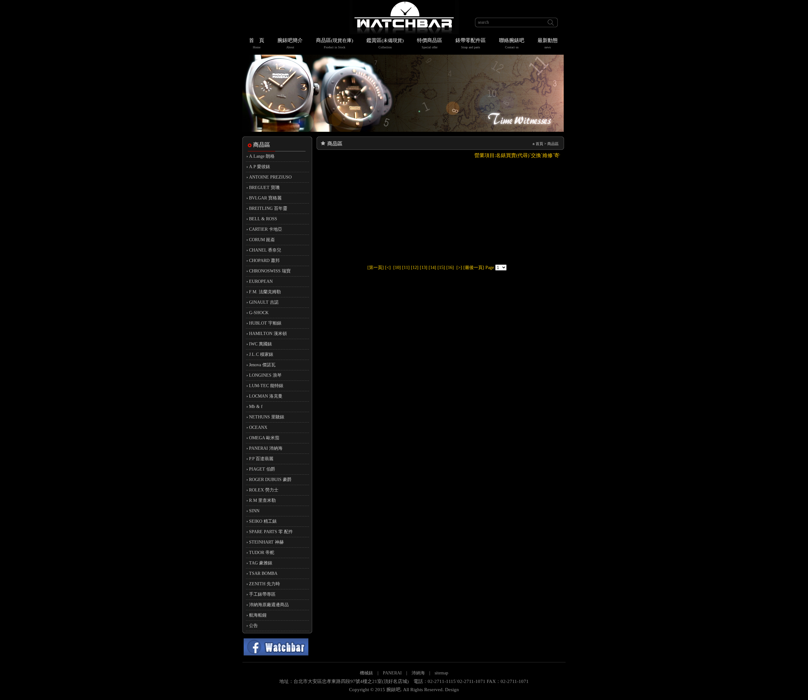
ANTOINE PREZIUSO (270, 177)
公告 (253, 625)
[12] (415, 267)
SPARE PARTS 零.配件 (271, 531)
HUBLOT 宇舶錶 (265, 323)
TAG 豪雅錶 (260, 563)
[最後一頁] (473, 267)
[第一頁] (375, 267)
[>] (459, 267)
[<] (388, 267)
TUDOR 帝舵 (261, 552)
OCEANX (258, 427)
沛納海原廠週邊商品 (269, 604)
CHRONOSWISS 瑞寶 (270, 271)
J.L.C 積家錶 (261, 354)
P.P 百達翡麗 (261, 458)
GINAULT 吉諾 (264, 302)
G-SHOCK (259, 312)
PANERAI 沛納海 (265, 448)
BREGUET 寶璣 (264, 187)
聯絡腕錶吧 (511, 43)
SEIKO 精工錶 (263, 521)
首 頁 (256, 43)
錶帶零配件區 (470, 43)
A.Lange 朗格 (262, 156)
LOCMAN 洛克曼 (265, 396)
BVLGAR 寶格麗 (265, 198)
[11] (406, 267)
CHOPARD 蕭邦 (264, 260)
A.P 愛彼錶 (259, 166)
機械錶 (366, 673)
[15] (441, 267)
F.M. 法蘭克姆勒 (265, 291)
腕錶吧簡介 (290, 43)
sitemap (441, 673)
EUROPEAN (261, 281)
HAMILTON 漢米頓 (268, 333)
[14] (432, 267)
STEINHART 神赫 (266, 542)
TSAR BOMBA (263, 573)
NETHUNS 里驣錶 (266, 417)
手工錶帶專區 (262, 594)
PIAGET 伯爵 (262, 469)
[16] (450, 267)
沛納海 (418, 673)
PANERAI (393, 673)
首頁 (539, 144)
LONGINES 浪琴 (265, 375)
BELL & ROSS (263, 218)
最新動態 (548, 43)
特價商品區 (429, 43)
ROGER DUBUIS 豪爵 (270, 479)
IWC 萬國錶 (260, 344)
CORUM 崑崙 (262, 239)
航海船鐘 (258, 615)
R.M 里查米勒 (262, 500)
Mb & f (256, 406)
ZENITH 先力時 (264, 583)
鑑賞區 (385, 43)
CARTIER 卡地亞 (265, 229)
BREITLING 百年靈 (268, 208)
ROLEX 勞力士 (263, 490)
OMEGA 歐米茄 (264, 437)
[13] (423, 267)
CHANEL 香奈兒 (265, 250)
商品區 (334, 43)
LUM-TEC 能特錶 (266, 385)
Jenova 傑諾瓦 (262, 364)
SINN (254, 510)
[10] (397, 267)
